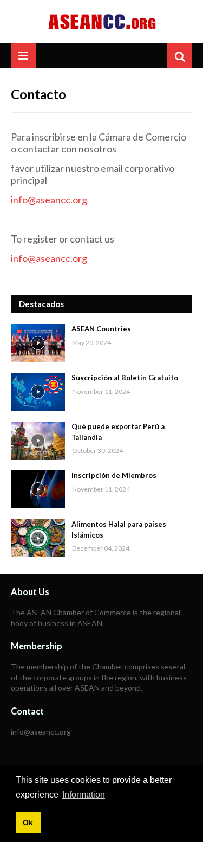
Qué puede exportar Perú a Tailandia (118, 432)
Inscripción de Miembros (113, 475)
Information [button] (83, 794)
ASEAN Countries (101, 328)
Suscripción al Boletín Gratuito (124, 377)
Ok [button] (28, 822)
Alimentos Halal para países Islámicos (118, 529)
